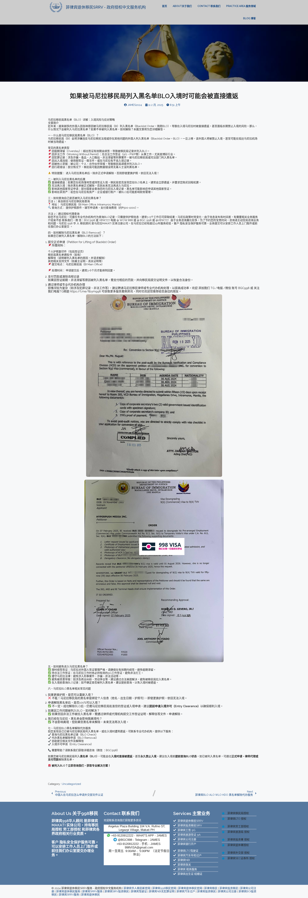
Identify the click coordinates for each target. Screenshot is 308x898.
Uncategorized (71, 784)
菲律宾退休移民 (90, 894)
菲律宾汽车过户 (185, 891)
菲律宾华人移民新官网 (137, 888)
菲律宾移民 (210, 888)
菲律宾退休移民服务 (68, 891)
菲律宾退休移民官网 (190, 888)
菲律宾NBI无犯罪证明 (161, 891)
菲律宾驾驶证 (139, 891)
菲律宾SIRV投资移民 (116, 891)
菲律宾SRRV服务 (92, 891)
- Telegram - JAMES (139, 839)
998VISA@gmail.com (139, 847)
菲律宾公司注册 (227, 891)
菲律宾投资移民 (228, 888)
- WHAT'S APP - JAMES (139, 835)
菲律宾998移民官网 (164, 888)
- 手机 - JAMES (138, 843)
